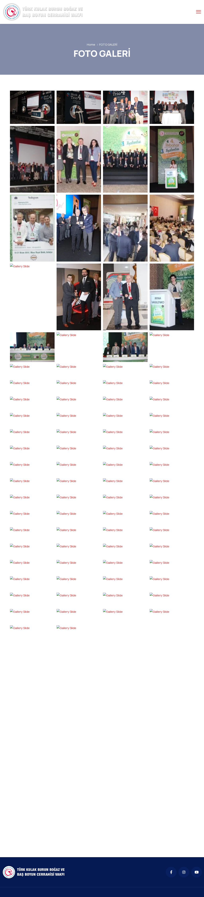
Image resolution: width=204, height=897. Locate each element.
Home (91, 44)
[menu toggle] (198, 11)
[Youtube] (196, 872)
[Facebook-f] (171, 872)
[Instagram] (183, 872)
